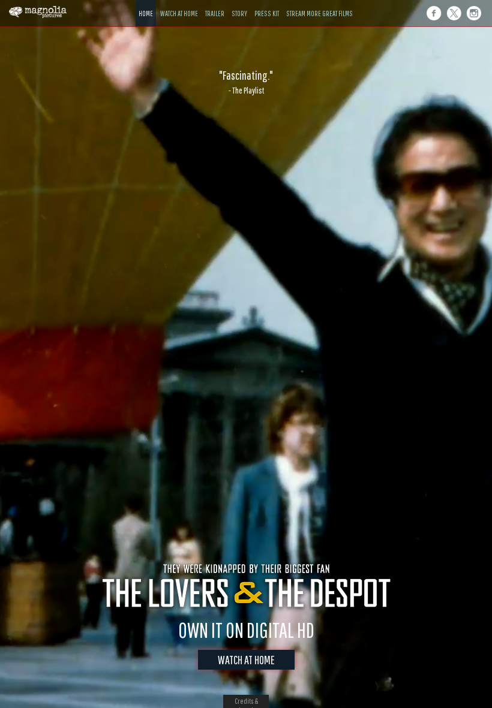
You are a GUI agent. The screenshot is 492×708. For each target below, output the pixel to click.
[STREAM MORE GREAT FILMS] (319, 4)
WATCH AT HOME (246, 660)
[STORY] (239, 4)
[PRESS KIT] (266, 4)
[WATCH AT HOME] (179, 4)
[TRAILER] (214, 4)
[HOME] (146, 4)
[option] (246, 82)
